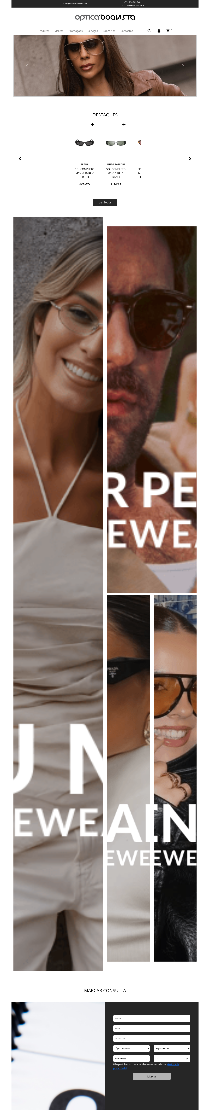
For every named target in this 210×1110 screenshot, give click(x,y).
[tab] (93, 92)
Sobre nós (109, 31)
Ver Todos (105, 202)
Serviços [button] (93, 31)
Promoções (75, 31)
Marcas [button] (58, 31)
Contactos (126, 31)
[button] (149, 30)
